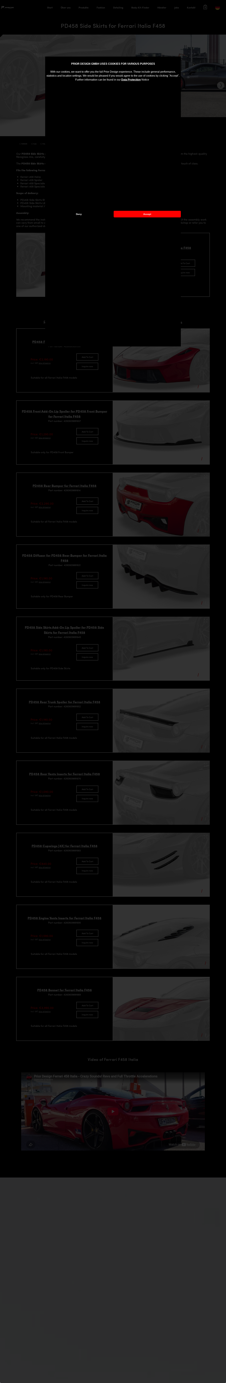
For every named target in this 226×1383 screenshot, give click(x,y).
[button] (150, 79)
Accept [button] (147, 214)
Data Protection (131, 79)
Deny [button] (79, 214)
